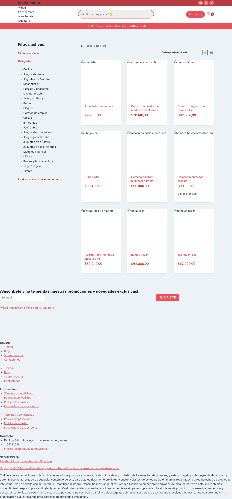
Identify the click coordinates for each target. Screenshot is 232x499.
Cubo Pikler (92, 177)
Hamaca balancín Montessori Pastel (142, 178)
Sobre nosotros (116, 25)
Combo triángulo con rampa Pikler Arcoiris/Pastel (191, 108)
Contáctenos (137, 25)
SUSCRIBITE (167, 297)
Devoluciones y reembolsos (21, 406)
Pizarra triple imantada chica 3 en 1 (99, 256)
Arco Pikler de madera (99, 106)
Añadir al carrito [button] (101, 198)
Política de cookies (16, 402)
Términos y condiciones (19, 393)
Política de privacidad (17, 397)
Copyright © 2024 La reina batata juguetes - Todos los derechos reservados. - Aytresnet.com (59, 468)
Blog (100, 25)
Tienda (90, 25)
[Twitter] (206, 2)
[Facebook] (200, 2)
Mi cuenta (195, 14)
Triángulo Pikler (188, 254)
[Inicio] (82, 45)
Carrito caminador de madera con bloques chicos (145, 108)
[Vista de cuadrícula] (205, 52)
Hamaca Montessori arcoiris (190, 178)
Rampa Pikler (139, 254)
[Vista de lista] (211, 52)
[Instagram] (211, 2)
